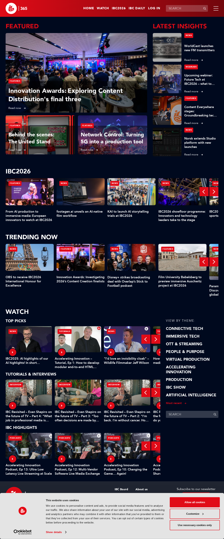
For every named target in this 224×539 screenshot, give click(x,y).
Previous (204, 191)
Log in (154, 8)
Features (15, 81)
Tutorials (64, 331)
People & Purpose (185, 351)
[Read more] (76, 73)
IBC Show (176, 387)
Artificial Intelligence (191, 395)
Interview (15, 384)
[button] (215, 8)
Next (213, 191)
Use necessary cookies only (195, 525)
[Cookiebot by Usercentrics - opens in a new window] (22, 532)
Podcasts (15, 438)
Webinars (191, 67)
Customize (192, 513)
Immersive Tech (183, 336)
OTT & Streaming (184, 344)
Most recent (174, 403)
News (189, 35)
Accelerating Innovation (180, 370)
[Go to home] (16, 8)
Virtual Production (188, 359)
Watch (103, 8)
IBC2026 (119, 8)
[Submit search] (204, 8)
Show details (54, 532)
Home (88, 8)
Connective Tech (184, 328)
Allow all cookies (194, 502)
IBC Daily (137, 8)
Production (179, 379)
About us (141, 489)
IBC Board (121, 489)
